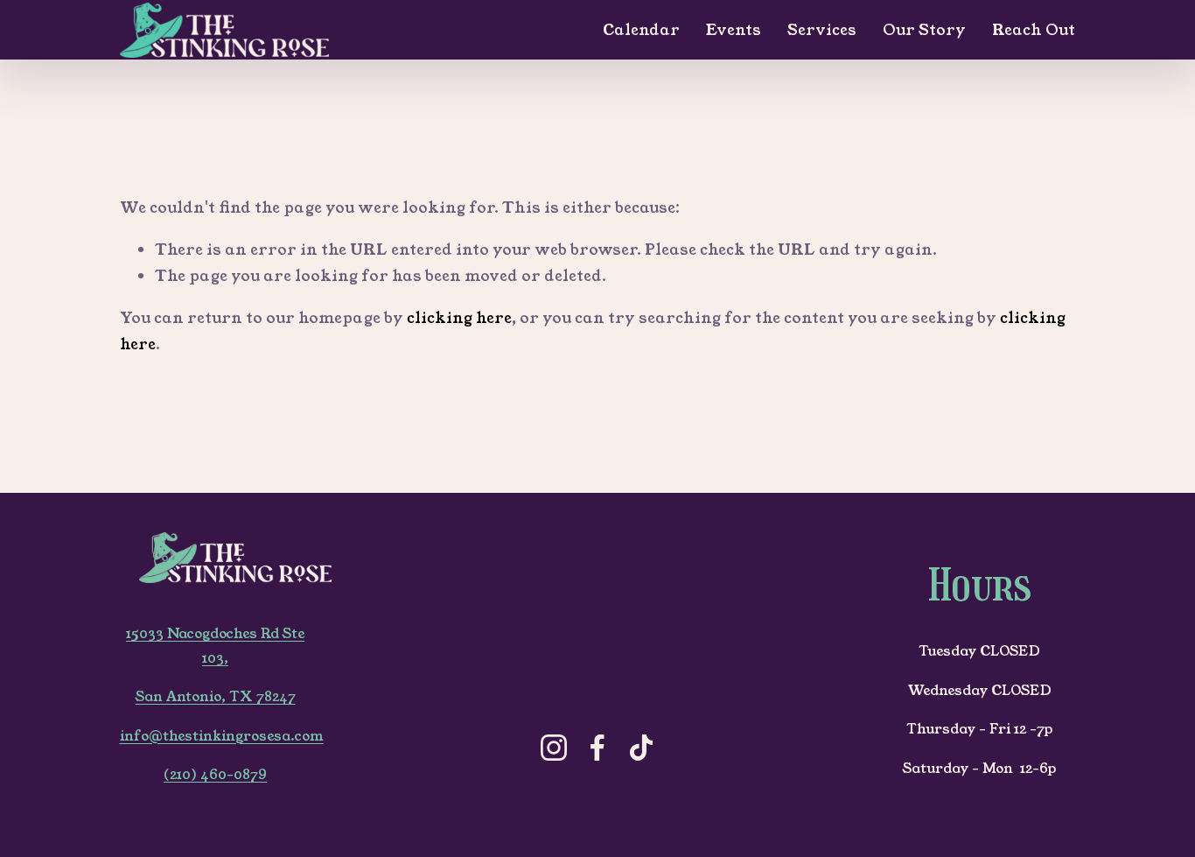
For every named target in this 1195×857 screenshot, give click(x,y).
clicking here (459, 317)
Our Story (924, 29)
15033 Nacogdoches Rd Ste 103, (215, 646)
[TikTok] (641, 748)
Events (733, 29)
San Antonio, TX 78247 (216, 696)
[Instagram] (554, 748)
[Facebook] (597, 748)
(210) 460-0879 (215, 774)
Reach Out (1033, 29)
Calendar (641, 29)
